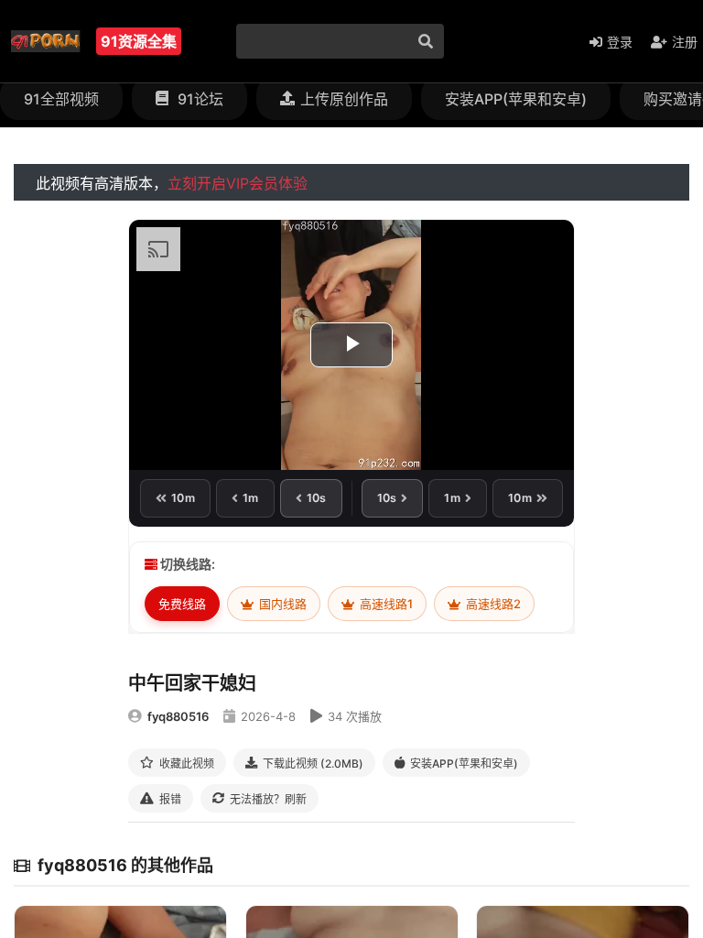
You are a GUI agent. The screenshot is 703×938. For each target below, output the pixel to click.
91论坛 (198, 99)
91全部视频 (61, 99)
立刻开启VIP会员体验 (238, 183)
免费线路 (182, 603)
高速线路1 (385, 603)
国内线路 (281, 603)
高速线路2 (492, 603)
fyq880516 (178, 716)
